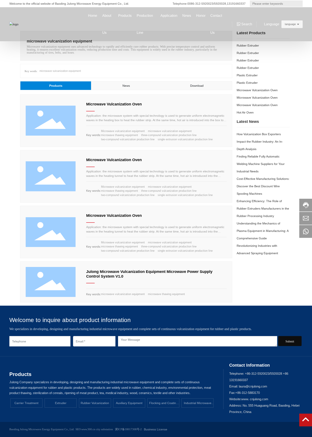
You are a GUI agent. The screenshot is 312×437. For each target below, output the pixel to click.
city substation (104, 429)
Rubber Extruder (248, 45)
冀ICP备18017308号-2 (128, 429)
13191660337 (236, 3)
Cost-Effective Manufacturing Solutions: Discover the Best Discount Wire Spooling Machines (263, 186)
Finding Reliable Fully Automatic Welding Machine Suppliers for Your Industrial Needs (261, 164)
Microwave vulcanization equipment (123, 131)
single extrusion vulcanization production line (185, 139)
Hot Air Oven (245, 112)
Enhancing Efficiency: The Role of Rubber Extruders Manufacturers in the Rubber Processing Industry (263, 208)
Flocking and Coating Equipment (163, 404)
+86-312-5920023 (257, 373)
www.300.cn (88, 429)
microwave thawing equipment (119, 135)
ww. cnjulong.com (256, 399)
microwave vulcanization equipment (60, 71)
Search (297, 3)
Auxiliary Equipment (129, 403)
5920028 (220, 3)
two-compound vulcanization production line (128, 139)
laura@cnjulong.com (252, 386)
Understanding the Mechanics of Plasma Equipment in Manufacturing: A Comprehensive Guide (262, 231)
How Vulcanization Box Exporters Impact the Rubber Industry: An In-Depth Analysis (260, 141)
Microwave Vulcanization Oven (114, 104)
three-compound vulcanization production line (169, 135)
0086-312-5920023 (200, 3)
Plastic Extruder (247, 75)
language (290, 24)
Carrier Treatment (26, 403)
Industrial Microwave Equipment (197, 404)
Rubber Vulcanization (95, 403)
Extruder (60, 403)
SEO (78, 429)
